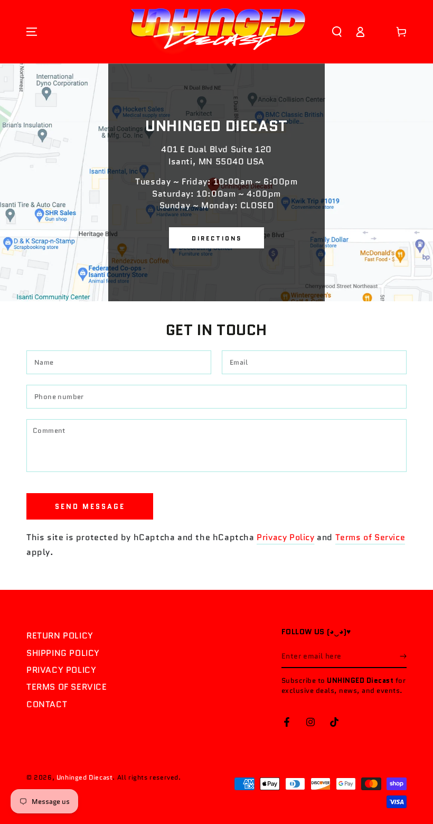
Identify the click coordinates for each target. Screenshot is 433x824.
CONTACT (46, 704)
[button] (337, 31)
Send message (90, 507)
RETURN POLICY (59, 635)
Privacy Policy (285, 537)
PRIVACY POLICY (61, 670)
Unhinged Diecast (85, 777)
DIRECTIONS (217, 238)
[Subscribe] (403, 656)
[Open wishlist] (381, 32)
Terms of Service (370, 537)
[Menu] (31, 31)
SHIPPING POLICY (63, 653)
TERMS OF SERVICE (66, 687)
